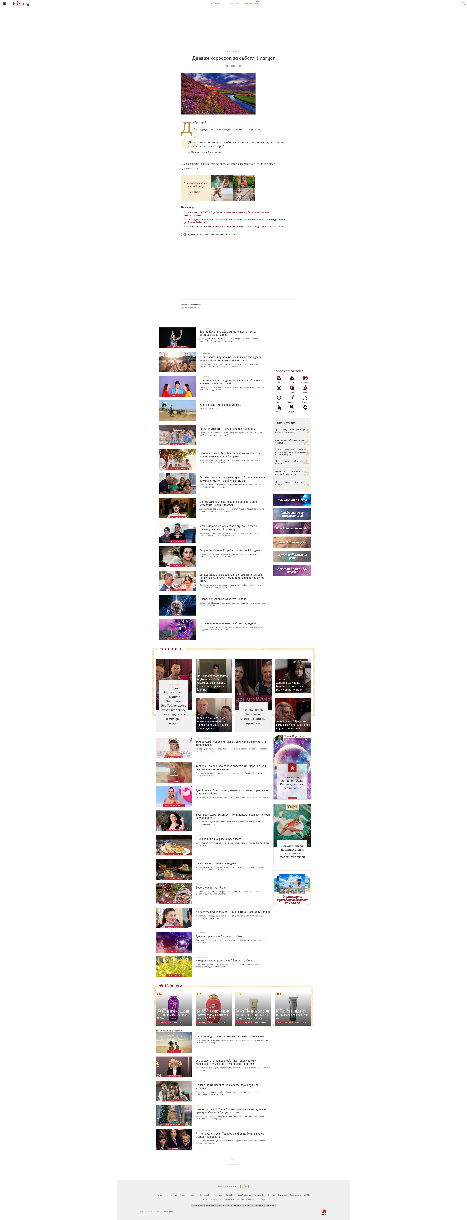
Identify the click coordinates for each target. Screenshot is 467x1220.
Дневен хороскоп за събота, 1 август (196, 184)
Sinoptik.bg (230, 1195)
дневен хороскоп (189, 308)
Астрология (233, 51)
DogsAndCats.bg (244, 1195)
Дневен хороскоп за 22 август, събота (289, 483)
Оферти (174, 986)
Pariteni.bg (282, 1195)
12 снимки (194, 192)
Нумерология (252, 3)
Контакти (261, 1199)
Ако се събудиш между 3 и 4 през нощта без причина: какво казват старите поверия (290, 452)
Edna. (21, 3)
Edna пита (171, 648)
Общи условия (168, 1212)
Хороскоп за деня (288, 371)
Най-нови (215, 3)
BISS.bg (307, 1195)
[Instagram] (247, 1186)
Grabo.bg (271, 1195)
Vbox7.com (218, 1195)
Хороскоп (233, 3)
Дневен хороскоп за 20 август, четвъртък (289, 462)
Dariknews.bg (205, 1195)
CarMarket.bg (295, 1195)
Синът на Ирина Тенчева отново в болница (290, 441)
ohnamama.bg (219, 353)
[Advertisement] (216, 269)
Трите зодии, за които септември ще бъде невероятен (290, 431)
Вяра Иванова (195, 304)
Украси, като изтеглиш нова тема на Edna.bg (292, 899)
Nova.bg (193, 1195)
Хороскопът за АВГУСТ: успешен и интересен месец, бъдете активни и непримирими (226, 214)
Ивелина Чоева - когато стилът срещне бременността (289, 473)
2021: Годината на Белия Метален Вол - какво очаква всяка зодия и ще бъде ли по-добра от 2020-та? (234, 221)
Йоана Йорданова (294, 736)
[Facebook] (240, 1186)
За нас (204, 1199)
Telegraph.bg (259, 1195)
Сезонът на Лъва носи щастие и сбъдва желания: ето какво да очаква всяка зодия (234, 226)
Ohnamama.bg (171, 1195)
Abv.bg (159, 1195)
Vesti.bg (183, 1195)
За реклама (229, 1199)
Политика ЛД (216, 1199)
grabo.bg (203, 401)
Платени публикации (245, 1199)
